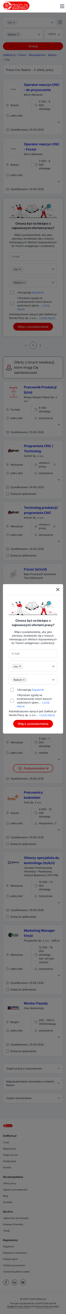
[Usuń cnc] (20, 666)
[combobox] (33, 666)
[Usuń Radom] (24, 680)
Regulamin (38, 689)
